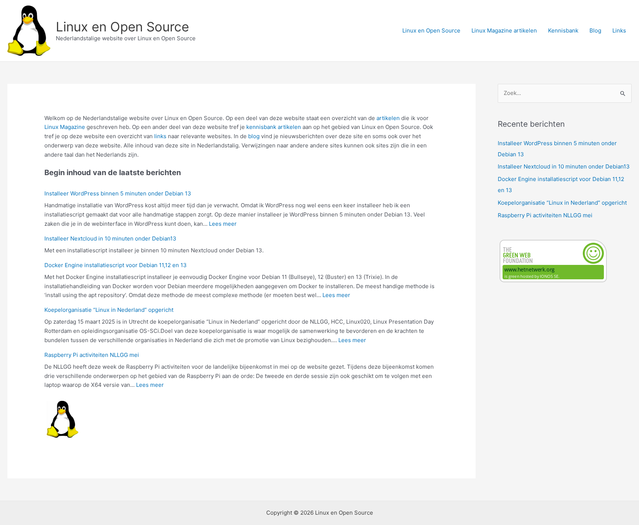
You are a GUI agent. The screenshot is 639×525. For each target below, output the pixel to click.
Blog (595, 30)
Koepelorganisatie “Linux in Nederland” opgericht (108, 309)
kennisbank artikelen (273, 126)
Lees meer (223, 223)
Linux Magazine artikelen (504, 30)
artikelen (388, 118)
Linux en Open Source (122, 26)
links (160, 136)
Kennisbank (563, 30)
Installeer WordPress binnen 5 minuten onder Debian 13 (117, 193)
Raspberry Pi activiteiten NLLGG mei (91, 354)
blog (254, 136)
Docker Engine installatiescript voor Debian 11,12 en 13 (115, 265)
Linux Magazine (64, 126)
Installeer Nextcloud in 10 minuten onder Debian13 (110, 238)
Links (619, 30)
